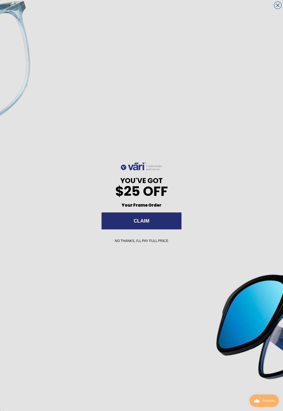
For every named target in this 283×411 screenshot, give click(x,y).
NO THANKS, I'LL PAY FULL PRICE (141, 241)
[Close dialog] (277, 5)
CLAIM (141, 221)
